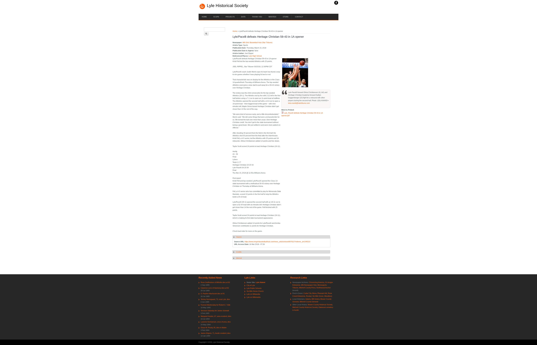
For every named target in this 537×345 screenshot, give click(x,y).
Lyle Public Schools (254, 288)
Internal (239, 258)
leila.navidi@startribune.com (299, 103)
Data (243, 17)
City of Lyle (251, 285)
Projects (230, 17)
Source (239, 237)
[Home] (202, 9)
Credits (239, 252)
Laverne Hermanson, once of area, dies (216, 322)
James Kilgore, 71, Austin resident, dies (215, 333)
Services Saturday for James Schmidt (215, 311)
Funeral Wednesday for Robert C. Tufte (215, 305)
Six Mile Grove (317, 296)
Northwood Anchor (323, 288)
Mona (314, 293)
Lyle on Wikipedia (253, 294)
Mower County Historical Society (320, 305)
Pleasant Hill (322, 293)
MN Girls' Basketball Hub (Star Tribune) (257, 43)
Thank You (257, 17)
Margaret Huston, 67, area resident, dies (216, 316)
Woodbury (328, 296)
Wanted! (272, 17)
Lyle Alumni (260, 282)
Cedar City (307, 293)
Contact (299, 17)
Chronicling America (316, 282)
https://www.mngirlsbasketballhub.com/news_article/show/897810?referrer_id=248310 (277, 242)
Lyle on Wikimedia (254, 297)
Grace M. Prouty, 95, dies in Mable (214, 328)
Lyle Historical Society (227, 6)
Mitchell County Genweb (309, 302)
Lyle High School (255, 56)
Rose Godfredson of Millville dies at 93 (215, 282)
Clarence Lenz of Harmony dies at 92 (215, 288)
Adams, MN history (312, 299)
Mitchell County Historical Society (305, 307)
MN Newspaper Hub (309, 285)
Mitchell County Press (307, 288)
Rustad (309, 296)
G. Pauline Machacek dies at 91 (213, 294)
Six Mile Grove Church (255, 291)
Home (204, 17)
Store (285, 17)
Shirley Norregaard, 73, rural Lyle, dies (215, 299)
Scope (216, 17)
